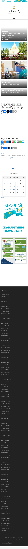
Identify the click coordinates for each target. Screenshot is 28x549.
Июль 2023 (3, 384)
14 (17, 186)
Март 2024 (3, 364)
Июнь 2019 (3, 503)
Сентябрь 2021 (4, 438)
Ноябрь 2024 (4, 345)
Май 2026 (3, 301)
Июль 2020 (3, 472)
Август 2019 (4, 498)
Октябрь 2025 (4, 318)
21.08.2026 (17, 37)
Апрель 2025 (4, 333)
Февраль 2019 (4, 513)
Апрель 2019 (4, 508)
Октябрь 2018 (4, 523)
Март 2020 (3, 481)
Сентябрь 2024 (4, 350)
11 (7, 186)
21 (17, 189)
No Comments (6, 39)
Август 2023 (4, 381)
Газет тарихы (12, 537)
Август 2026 (4, 294)
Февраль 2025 (4, 338)
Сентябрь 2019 (4, 496)
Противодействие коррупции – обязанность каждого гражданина (12, 90)
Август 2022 (4, 411)
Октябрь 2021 (4, 435)
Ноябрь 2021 (4, 433)
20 (14, 189)
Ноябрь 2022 (4, 403)
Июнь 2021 (3, 445)
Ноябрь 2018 (4, 520)
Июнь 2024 (3, 357)
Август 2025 (4, 323)
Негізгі (6, 537)
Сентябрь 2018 (4, 525)
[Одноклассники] (5, 142)
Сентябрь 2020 (4, 467)
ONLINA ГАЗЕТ (20, 537)
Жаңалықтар (5, 30)
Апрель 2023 (4, 391)
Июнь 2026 (3, 299)
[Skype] (23, 142)
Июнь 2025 (3, 328)
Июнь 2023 (3, 386)
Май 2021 (3, 447)
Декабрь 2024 (4, 342)
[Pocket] (13, 142)
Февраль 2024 (4, 367)
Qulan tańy (14, 11)
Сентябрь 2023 (4, 379)
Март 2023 (3, 394)
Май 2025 (3, 330)
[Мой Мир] (7, 142)
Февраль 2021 (4, 455)
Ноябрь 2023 (4, 374)
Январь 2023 (4, 399)
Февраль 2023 (4, 396)
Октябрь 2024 (4, 347)
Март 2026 (3, 306)
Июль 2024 (3, 355)
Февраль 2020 (4, 484)
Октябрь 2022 (4, 406)
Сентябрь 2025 (4, 321)
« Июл (2, 197)
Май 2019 (3, 506)
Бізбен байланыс (9, 539)
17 (4, 189)
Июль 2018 (3, 530)
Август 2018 (4, 528)
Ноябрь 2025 (4, 316)
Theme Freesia (14, 542)
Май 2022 (3, 418)
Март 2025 (3, 335)
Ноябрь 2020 (4, 462)
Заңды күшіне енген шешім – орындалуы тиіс (13, 34)
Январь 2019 (4, 516)
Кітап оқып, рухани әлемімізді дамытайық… (11, 73)
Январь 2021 (4, 457)
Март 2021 (3, 452)
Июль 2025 (3, 325)
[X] (10, 142)
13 (14, 186)
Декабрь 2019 (4, 489)
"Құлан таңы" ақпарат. (8, 37)
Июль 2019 (3, 501)
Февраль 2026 (4, 308)
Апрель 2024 (4, 362)
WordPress (20, 542)
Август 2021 (4, 440)
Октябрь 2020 (4, 464)
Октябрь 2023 (4, 377)
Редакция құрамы (18, 539)
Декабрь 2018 (4, 518)
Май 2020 (3, 477)
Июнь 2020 (3, 474)
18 (7, 189)
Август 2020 (4, 469)
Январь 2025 (4, 340)
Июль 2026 (3, 296)
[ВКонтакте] (2, 142)
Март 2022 (3, 423)
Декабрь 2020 (4, 459)
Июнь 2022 (3, 416)
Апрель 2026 (4, 303)
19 (10, 189)
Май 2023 (3, 389)
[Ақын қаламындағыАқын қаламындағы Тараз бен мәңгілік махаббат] (14, 51)
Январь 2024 (4, 369)
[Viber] (18, 142)
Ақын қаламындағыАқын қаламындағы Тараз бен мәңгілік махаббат (14, 54)
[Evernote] (15, 142)
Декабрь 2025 (4, 313)
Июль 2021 (3, 442)
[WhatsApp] (20, 142)
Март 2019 (3, 511)
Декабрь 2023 (4, 372)
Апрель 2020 (4, 479)
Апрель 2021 (4, 450)
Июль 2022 (3, 413)
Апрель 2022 (4, 420)
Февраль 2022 (4, 425)
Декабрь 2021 (4, 430)
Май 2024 (3, 360)
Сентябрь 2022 (4, 408)
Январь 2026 (4, 311)
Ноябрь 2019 (4, 491)
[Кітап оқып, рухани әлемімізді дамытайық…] (14, 70)
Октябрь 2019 (4, 494)
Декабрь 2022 (4, 401)
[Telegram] (2, 144)
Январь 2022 (4, 428)
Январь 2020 (4, 486)
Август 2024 (4, 352)
